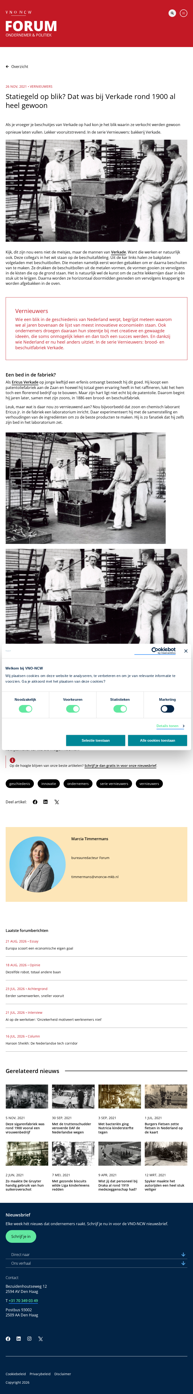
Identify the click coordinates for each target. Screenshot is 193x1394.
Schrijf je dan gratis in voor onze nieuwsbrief (120, 765)
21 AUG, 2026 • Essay (22, 941)
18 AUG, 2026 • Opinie (23, 965)
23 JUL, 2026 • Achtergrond (27, 988)
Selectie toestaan (96, 741)
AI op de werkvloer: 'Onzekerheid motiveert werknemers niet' (54, 1019)
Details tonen (167, 726)
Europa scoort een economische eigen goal (39, 948)
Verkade (118, 252)
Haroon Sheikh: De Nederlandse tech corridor (42, 1043)
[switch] (73, 709)
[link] (27, 1111)
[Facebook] (35, 802)
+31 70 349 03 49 (23, 1300)
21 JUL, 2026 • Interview (24, 1012)
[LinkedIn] (45, 802)
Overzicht (19, 66)
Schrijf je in (21, 1236)
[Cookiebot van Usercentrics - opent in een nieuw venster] (155, 651)
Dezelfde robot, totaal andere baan (33, 972)
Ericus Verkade (25, 382)
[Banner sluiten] (186, 651)
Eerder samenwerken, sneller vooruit (35, 996)
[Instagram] (29, 1338)
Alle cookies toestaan (157, 741)
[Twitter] (56, 802)
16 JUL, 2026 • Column (23, 1036)
